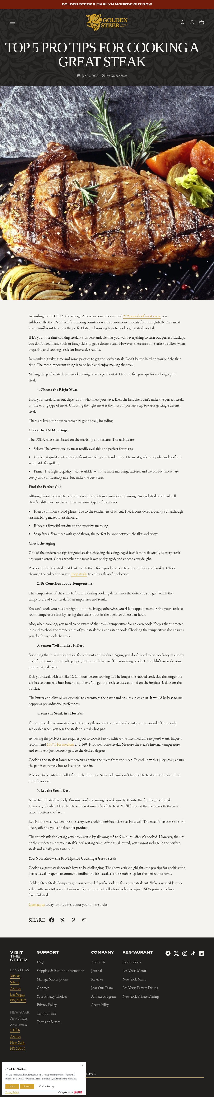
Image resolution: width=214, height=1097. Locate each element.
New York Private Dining (140, 996)
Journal (96, 970)
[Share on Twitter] (62, 920)
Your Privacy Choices (52, 996)
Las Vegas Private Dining (140, 987)
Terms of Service (48, 1021)
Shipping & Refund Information (60, 970)
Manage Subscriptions (53, 979)
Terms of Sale (46, 1013)
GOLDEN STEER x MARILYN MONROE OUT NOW (107, 4)
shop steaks (79, 573)
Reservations (131, 962)
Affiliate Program (103, 996)
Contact (43, 987)
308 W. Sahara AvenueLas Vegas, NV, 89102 (18, 988)
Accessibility (100, 1004)
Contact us (37, 904)
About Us (98, 962)
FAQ (40, 962)
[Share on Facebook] (51, 920)
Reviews (97, 979)
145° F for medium (60, 744)
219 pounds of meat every (142, 316)
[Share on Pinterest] (73, 920)
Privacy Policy (47, 1004)
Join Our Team (102, 987)
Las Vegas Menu (134, 970)
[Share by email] (84, 920)
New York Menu (134, 979)
